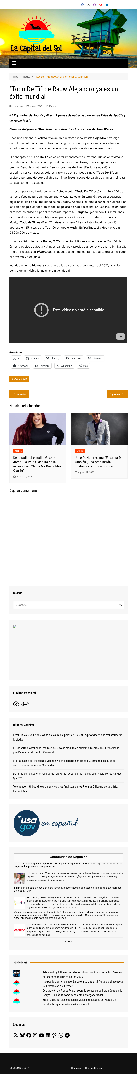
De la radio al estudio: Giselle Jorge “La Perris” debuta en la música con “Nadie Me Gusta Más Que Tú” (37, 464)
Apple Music (20, 378)
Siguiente (115, 394)
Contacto (76, 1068)
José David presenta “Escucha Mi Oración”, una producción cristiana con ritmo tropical (98, 462)
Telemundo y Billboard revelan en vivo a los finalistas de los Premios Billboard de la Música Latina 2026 (66, 789)
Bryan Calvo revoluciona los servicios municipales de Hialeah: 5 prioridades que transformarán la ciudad (67, 737)
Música (52, 106)
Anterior (21, 394)
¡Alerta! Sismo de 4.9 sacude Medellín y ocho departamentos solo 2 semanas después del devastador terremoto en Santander (64, 763)
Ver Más (68, 941)
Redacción (18, 106)
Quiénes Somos (93, 1068)
